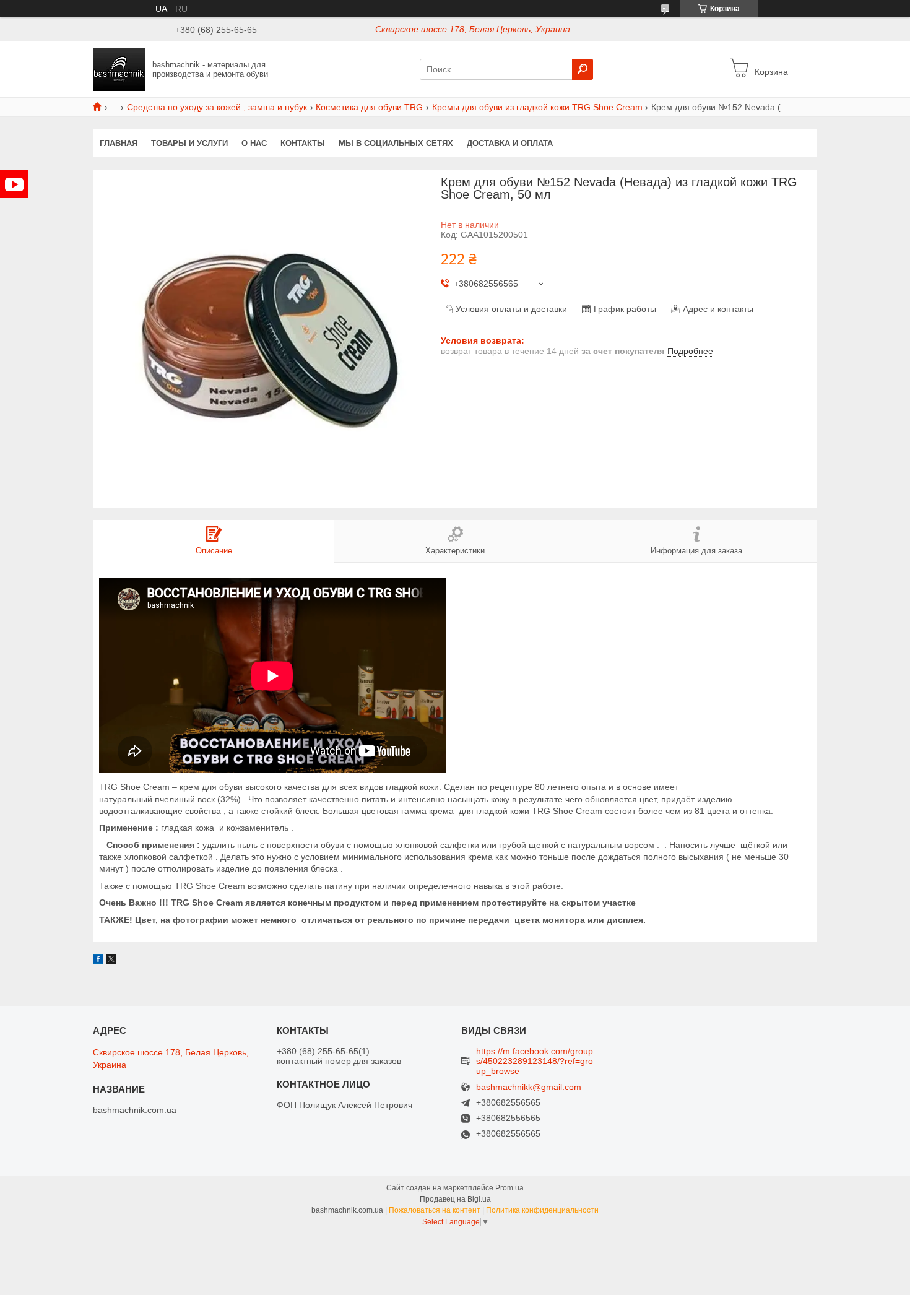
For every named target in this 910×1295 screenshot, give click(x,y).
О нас (254, 143)
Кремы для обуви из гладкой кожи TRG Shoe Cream (537, 107)
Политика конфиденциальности (542, 1210)
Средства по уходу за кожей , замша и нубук (217, 107)
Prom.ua (509, 1188)
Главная (118, 143)
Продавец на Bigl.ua (455, 1199)
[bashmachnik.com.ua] (119, 69)
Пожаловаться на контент (434, 1210)
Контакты (302, 143)
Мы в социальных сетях (396, 143)
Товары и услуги (189, 143)
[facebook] (98, 961)
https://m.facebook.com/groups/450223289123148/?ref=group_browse (534, 1061)
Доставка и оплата (510, 143)
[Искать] (582, 69)
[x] (111, 961)
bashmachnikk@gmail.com (528, 1087)
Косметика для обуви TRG (369, 107)
